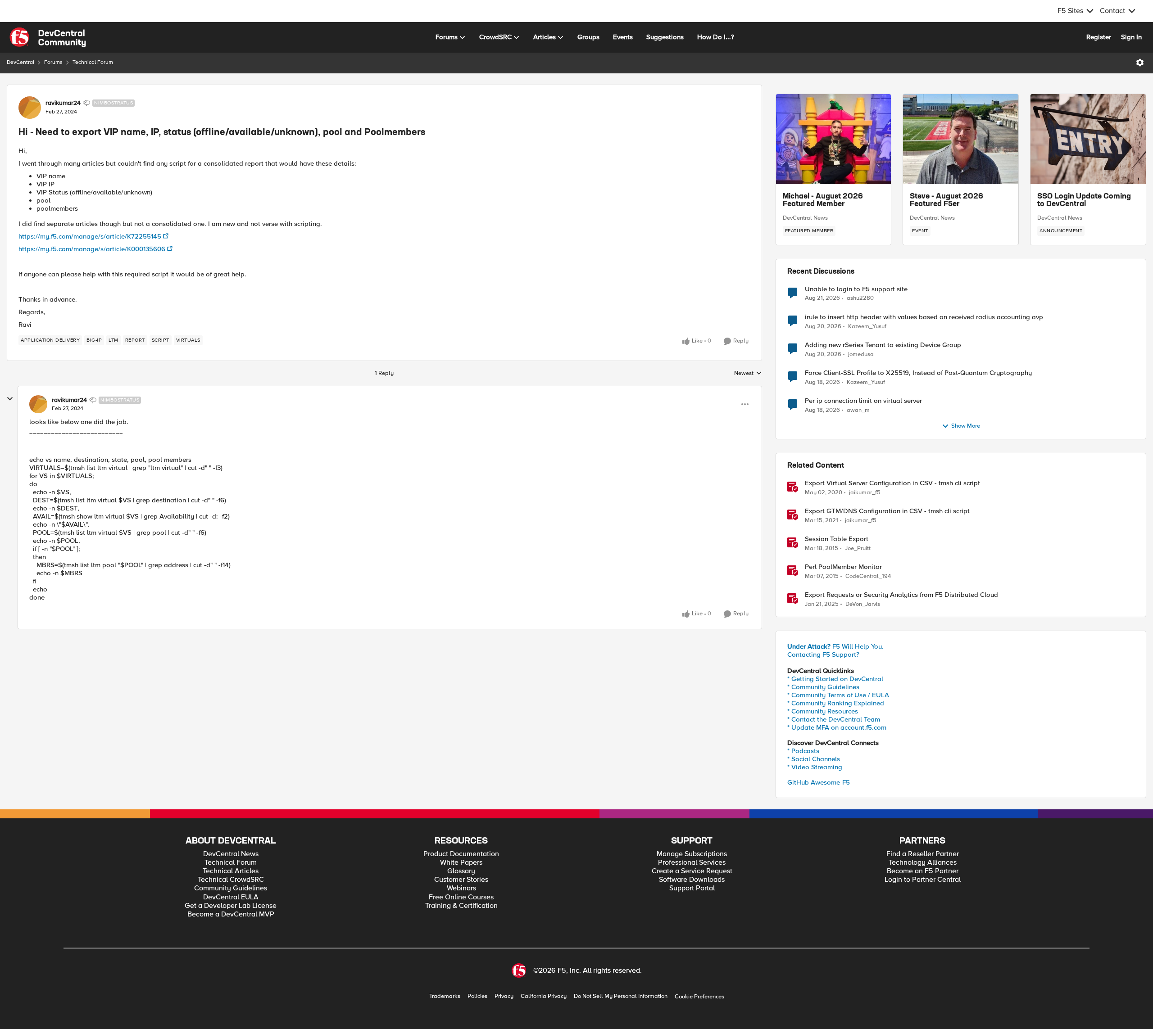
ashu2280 (860, 298)
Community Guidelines (230, 888)
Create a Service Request (692, 871)
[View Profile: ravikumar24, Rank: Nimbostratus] (29, 107)
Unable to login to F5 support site (856, 289)
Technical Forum (93, 62)
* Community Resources (822, 711)
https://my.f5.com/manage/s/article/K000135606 (91, 249)
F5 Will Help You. (835, 646)
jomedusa (861, 354)
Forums (53, 62)
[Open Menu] (1140, 62)
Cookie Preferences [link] (699, 996)
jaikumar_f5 (865, 492)
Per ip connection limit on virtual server (863, 401)
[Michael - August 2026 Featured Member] (833, 139)
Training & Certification (461, 906)
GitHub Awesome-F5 (818, 782)
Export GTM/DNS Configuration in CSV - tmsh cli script (887, 511)
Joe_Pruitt (858, 548)
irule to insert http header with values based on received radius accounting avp (924, 317)
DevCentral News (805, 217)
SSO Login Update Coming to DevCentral (1084, 200)
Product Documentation (461, 854)
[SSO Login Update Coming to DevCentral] (1088, 139)
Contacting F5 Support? (823, 654)
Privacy (504, 996)
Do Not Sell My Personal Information (620, 996)
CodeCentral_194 (868, 576)
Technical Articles (231, 871)
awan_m (858, 410)
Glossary (461, 871)
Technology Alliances (923, 862)
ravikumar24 (63, 103)
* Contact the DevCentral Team (833, 719)
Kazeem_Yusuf (867, 326)
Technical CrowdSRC (231, 880)
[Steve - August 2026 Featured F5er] (960, 139)
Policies (477, 996)
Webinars (461, 888)
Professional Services (692, 862)
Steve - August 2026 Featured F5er (946, 200)
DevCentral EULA (231, 897)
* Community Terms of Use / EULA (838, 695)
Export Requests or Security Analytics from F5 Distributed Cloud (901, 595)
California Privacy (544, 996)
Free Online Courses (461, 897)
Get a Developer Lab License (231, 906)
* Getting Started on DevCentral (835, 679)
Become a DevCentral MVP (230, 914)
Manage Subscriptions (692, 854)
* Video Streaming (814, 767)
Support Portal (692, 888)
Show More (965, 426)
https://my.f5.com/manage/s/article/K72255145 (89, 236)
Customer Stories (461, 880)
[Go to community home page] (48, 37)
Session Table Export (836, 539)
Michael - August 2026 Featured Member (823, 200)
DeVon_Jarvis (862, 604)
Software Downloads (692, 880)
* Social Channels (813, 759)
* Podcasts (803, 751)
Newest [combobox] (748, 373)
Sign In (1131, 37)
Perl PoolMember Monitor (843, 567)
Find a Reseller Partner (922, 854)
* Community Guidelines (823, 687)
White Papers (461, 862)
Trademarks (444, 996)
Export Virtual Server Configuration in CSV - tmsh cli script (892, 483)
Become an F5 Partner (922, 871)
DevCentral (20, 62)
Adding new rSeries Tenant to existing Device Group (883, 345)
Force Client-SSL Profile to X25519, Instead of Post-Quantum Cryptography (918, 373)
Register (1098, 37)
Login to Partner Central (923, 880)
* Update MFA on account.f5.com (836, 727)
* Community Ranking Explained (835, 703)
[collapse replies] (10, 398)
